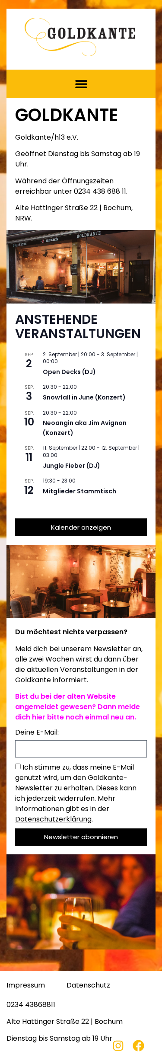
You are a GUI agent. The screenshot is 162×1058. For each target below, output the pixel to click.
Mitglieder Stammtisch (79, 491)
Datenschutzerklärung (53, 819)
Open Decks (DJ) (69, 372)
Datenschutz (88, 985)
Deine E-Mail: (37, 733)
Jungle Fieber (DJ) (71, 465)
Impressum (25, 985)
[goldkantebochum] (143, 1046)
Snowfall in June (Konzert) (84, 397)
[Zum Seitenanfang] (153, 1044)
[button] (81, 83)
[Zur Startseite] (80, 37)
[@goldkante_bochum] (122, 1046)
